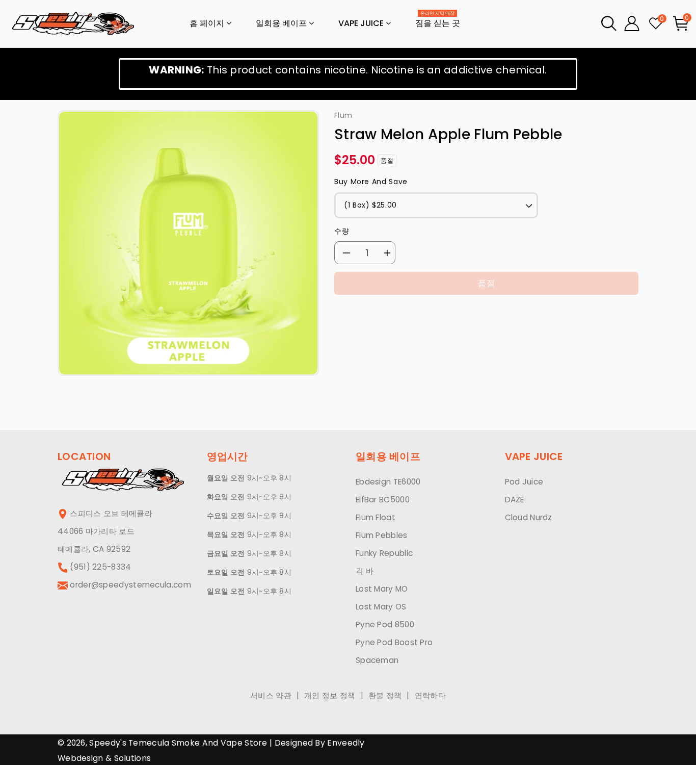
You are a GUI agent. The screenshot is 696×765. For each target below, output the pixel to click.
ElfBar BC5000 (383, 499)
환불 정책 (385, 695)
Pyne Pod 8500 (385, 624)
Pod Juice (524, 481)
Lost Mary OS (381, 606)
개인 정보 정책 (329, 695)
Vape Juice (362, 23)
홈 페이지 (208, 23)
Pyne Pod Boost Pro (394, 642)
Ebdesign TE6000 (388, 481)
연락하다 (430, 695)
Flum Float (375, 517)
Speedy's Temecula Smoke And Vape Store (177, 742)
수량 (341, 231)
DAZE (514, 499)
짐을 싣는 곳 (437, 20)
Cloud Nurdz (528, 517)
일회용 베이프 (282, 23)
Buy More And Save (371, 181)
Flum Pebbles (382, 535)
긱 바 (364, 571)
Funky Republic (384, 553)
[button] (609, 23)
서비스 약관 (270, 695)
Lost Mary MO (382, 588)
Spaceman (377, 660)
